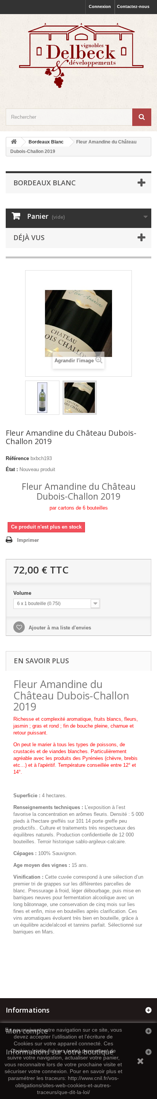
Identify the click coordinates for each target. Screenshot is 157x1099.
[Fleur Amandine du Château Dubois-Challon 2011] (79, 397)
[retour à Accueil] (13, 142)
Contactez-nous (133, 6)
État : (12, 469)
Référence (17, 458)
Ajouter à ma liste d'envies (59, 628)
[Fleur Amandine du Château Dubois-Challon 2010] (42, 397)
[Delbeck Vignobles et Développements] (78, 54)
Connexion (100, 6)
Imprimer (28, 540)
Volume (23, 593)
